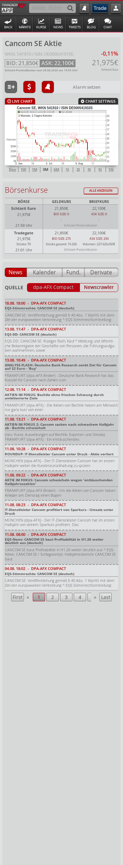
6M (56, 169)
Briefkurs (99, 201)
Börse (24, 201)
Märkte (25, 27)
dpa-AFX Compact (53, 287)
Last (105, 597)
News (58, 27)
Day (12, 169)
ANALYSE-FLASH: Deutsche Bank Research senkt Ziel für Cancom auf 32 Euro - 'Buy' (61, 367)
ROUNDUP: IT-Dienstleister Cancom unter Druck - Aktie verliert (59, 454)
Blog (91, 27)
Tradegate (23, 232)
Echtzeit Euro (23, 208)
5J (100, 169)
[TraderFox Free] (13, 7)
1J (67, 169)
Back (8, 27)
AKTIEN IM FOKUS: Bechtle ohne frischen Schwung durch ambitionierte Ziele (54, 396)
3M (45, 169)
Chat (108, 27)
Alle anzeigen (100, 190)
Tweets (75, 27)
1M (34, 169)
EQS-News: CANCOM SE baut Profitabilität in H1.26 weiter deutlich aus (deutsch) (54, 541)
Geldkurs (61, 201)
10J (111, 169)
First (18, 597)
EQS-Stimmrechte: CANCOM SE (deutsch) (39, 308)
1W (23, 169)
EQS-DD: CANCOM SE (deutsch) (30, 334)
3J (89, 169)
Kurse (41, 27)
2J (78, 169)
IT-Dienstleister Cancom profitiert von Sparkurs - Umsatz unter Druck (59, 511)
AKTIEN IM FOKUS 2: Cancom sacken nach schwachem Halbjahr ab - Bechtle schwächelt (59, 426)
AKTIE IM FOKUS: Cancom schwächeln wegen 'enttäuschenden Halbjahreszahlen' (59, 482)
